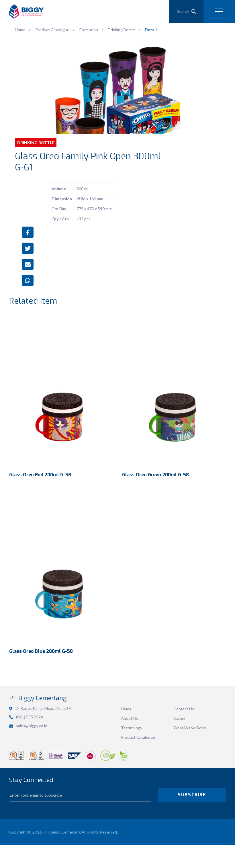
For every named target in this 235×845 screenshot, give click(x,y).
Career (179, 718)
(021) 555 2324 (29, 716)
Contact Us (183, 708)
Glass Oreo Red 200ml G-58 (40, 475)
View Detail (61, 390)
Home (126, 708)
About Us (129, 718)
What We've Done (189, 727)
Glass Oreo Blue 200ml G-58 (41, 651)
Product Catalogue (138, 737)
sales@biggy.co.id (31, 725)
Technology (131, 727)
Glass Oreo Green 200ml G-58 (155, 475)
